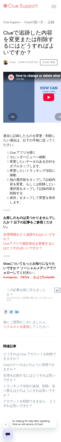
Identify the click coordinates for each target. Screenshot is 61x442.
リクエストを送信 (16, 327)
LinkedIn (16, 312)
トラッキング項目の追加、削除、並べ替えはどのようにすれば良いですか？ (29, 390)
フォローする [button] (48, 62)
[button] (54, 6)
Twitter (11, 312)
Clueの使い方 (33, 22)
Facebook (5, 312)
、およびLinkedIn (42, 277)
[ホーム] (20, 5)
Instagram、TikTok (16, 277)
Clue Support (11, 22)
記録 (51, 22)
